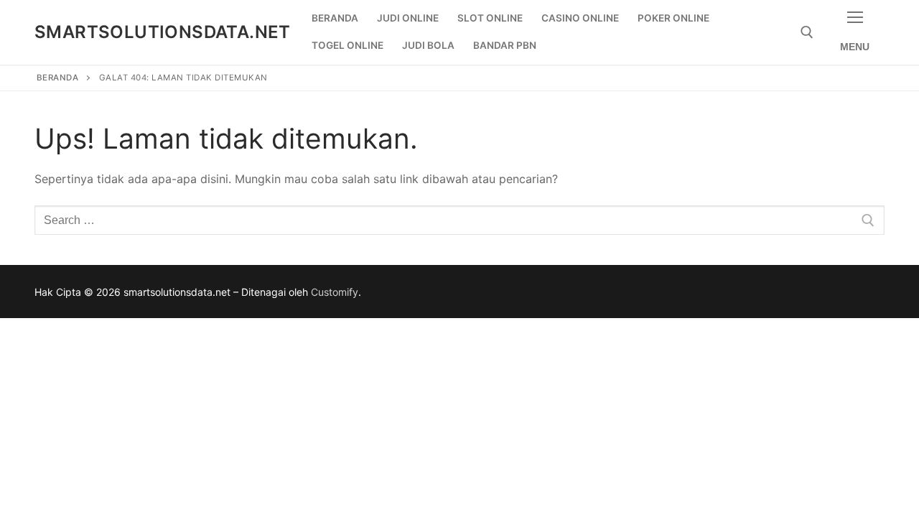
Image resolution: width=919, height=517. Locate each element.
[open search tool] (807, 32)
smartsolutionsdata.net (162, 32)
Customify (334, 292)
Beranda (58, 78)
